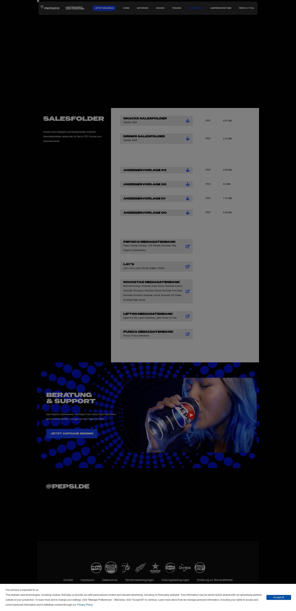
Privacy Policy (85, 605)
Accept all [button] (278, 597)
